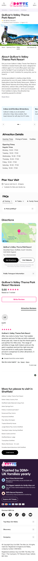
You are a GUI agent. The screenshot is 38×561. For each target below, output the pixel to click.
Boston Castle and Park (9, 433)
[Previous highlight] (3, 124)
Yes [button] (19, 362)
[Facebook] (3, 515)
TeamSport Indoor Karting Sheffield (12, 430)
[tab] (8, 139)
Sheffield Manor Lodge (8, 437)
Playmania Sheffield (8, 416)
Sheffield (23, 10)
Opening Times (10, 47)
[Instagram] (23, 515)
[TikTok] (17, 515)
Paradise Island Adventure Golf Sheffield (14, 447)
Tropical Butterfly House (9, 423)
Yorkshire (4, 10)
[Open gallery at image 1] (19, 35)
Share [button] (27, 362)
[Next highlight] (34, 124)
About (3, 47)
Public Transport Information (13, 273)
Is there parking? (10, 209)
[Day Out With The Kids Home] (19, 4)
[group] (19, 289)
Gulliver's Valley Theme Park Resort (12, 396)
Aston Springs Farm (7, 406)
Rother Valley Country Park (10, 399)
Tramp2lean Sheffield (8, 440)
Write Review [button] (19, 299)
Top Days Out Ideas (10, 522)
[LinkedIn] (10, 515)
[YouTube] (30, 515)
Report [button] (23, 362)
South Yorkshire (14, 10)
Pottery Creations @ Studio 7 (10, 410)
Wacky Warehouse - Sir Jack (10, 444)
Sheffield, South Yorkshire (11, 22)
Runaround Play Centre (9, 413)
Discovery (7, 529)
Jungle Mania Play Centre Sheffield (12, 427)
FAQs (18, 47)
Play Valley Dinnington (8, 420)
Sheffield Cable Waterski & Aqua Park (13, 403)
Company (6, 537)
